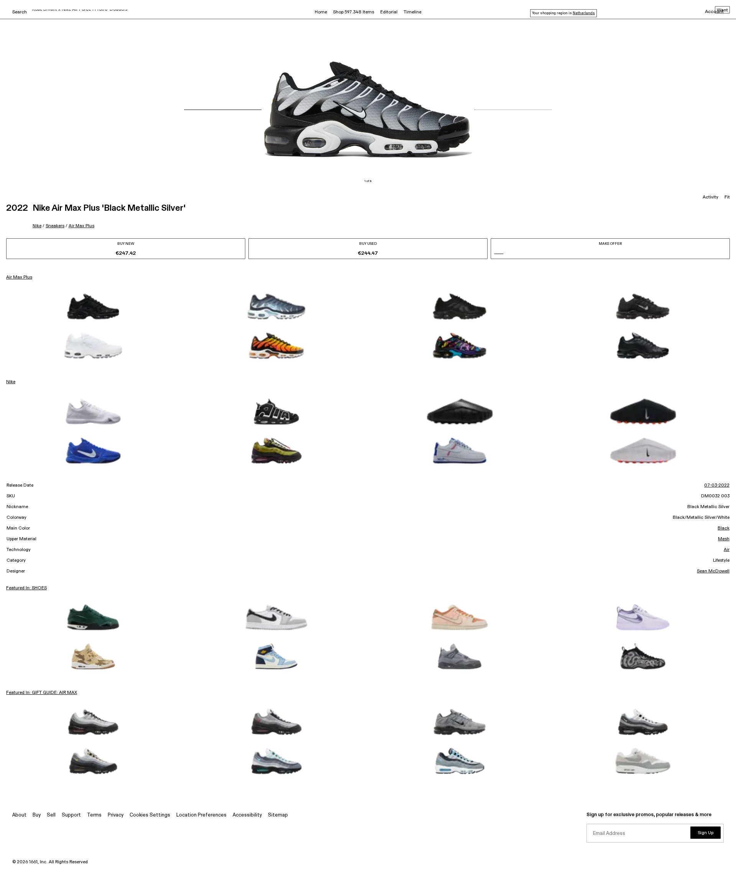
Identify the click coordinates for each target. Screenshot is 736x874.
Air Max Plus (81, 226)
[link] (93, 306)
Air (726, 550)
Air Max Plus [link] (19, 277)
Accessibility (247, 815)
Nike (37, 226)
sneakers (55, 226)
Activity (710, 197)
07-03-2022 (716, 485)
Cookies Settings (150, 815)
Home (321, 12)
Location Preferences (201, 815)
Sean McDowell (713, 571)
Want (722, 10)
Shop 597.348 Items (353, 12)
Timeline (412, 12)
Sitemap (278, 815)
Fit (727, 197)
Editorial (389, 12)
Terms (94, 815)
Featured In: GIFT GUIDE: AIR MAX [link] (41, 692)
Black (723, 528)
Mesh (723, 539)
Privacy (115, 815)
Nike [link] (10, 382)
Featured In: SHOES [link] (26, 588)
